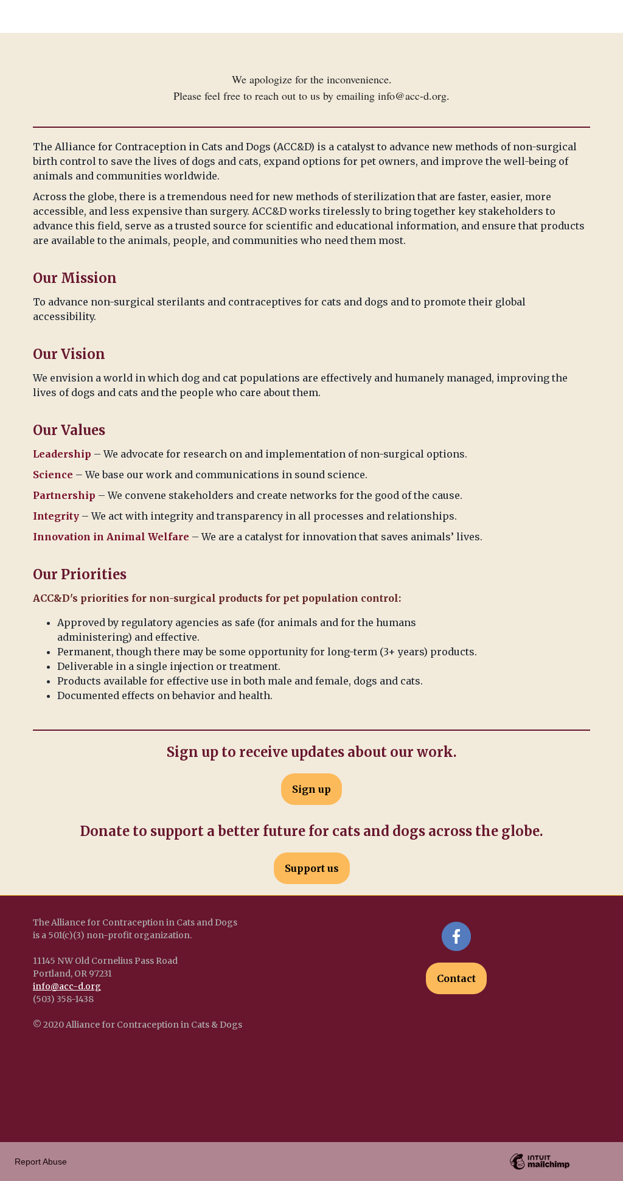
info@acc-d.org (67, 986)
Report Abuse (41, 1161)
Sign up (311, 789)
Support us (312, 868)
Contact (456, 978)
